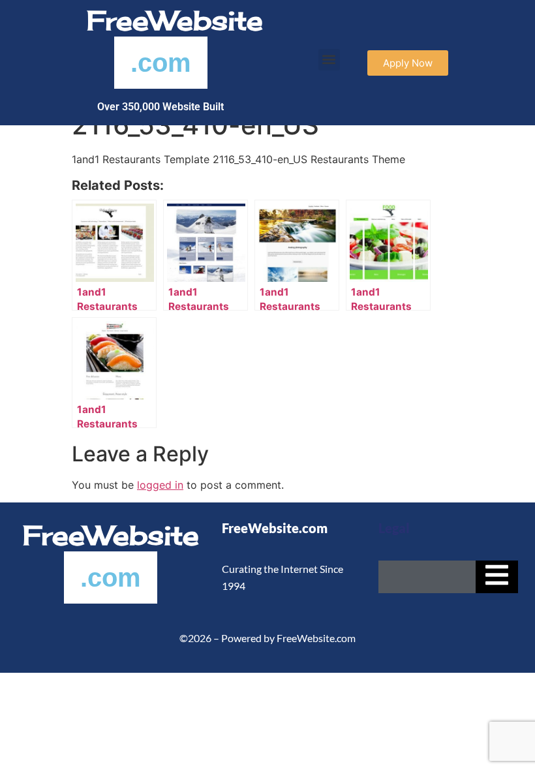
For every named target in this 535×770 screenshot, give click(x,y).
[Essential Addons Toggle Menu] (497, 577)
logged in (160, 484)
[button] (329, 59)
